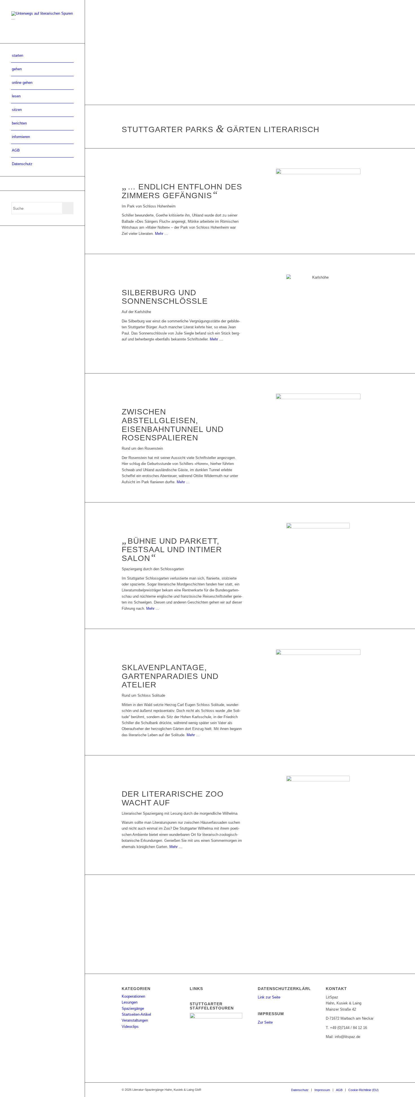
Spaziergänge (133, 1008)
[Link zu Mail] (42, 183)
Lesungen (129, 1002)
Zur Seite (265, 1022)
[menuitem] (42, 56)
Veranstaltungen (135, 1020)
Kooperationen (133, 996)
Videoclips (130, 1026)
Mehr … (161, 233)
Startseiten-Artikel (136, 1014)
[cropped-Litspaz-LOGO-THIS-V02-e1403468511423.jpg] (42, 21)
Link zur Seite (269, 997)
